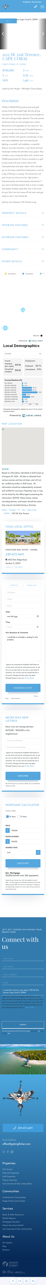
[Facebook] (8, 1152)
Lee (23, 510)
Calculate (23, 863)
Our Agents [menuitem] (7, 1242)
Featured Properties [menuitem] (10, 1173)
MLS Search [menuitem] (7, 1169)
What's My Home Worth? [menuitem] (13, 1225)
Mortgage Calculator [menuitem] (11, 1221)
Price (8, 825)
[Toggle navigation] (42, 7)
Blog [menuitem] (4, 1246)
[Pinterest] (12, 1152)
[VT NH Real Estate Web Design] (23, 1264)
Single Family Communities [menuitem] (13, 1201)
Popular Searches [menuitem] (9, 1180)
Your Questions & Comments (17, 632)
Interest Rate (11, 847)
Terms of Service (15, 698)
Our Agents (18, 567)
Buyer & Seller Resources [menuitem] (13, 1214)
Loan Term (11, 811)
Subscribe (23, 775)
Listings (12, 510)
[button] (4, 34)
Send (23, 1025)
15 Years (23, 816)
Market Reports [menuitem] (8, 1218)
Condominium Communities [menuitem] (14, 1197)
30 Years (12, 816)
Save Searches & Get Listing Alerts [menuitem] (17, 1183)
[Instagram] (3, 1152)
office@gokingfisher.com (16, 1144)
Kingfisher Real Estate (32, 2)
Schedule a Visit (32, 585)
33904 (7, 513)
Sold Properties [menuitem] (8, 1176)
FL (19, 510)
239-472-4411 (15, 554)
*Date (8, 612)
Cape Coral (32, 510)
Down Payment (12, 836)
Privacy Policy (29, 678)
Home (4, 510)
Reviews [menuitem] (5, 1249)
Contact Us (9, 567)
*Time (8, 622)
